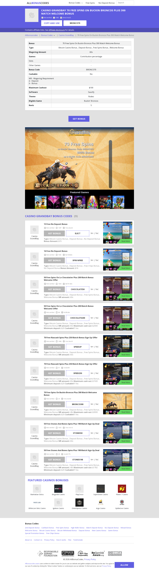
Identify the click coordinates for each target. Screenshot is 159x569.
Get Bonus (79, 118)
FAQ (69, 540)
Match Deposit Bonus (94, 528)
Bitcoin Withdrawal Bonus (67, 530)
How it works (61, 540)
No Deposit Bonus (106, 3)
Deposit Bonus (84, 530)
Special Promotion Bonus (34, 533)
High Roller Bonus (77, 528)
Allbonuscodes (31, 35)
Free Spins (90, 3)
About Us (28, 540)
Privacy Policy (106, 566)
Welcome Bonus (31, 530)
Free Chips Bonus (52, 533)
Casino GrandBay (66, 35)
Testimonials (78, 540)
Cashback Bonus (47, 528)
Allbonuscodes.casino (32, 564)
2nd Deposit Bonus (32, 528)
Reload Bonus (126, 528)
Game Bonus (113, 530)
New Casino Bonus (99, 530)
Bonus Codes (74, 3)
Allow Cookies (124, 566)
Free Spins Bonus (62, 528)
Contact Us (38, 540)
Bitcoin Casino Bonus (47, 530)
